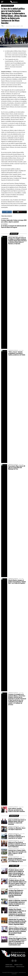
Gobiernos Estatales (18, 964)
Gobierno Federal (8, 964)
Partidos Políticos (20, 966)
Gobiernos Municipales (10, 966)
